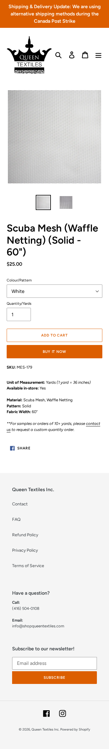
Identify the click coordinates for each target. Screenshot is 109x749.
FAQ (16, 519)
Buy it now (55, 352)
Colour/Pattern (19, 280)
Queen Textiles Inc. (45, 729)
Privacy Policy (25, 550)
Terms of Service (28, 565)
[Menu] (98, 54)
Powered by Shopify (75, 729)
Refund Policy (25, 534)
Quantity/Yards (19, 303)
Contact (20, 504)
